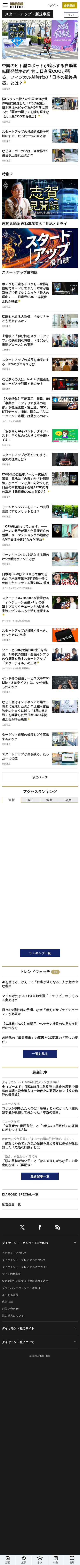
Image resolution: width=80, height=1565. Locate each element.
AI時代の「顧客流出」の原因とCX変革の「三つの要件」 (40, 1039)
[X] (22, 1228)
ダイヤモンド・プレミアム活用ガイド (25, 1267)
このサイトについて (14, 1253)
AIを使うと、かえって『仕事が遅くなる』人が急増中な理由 (40, 984)
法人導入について (13, 1315)
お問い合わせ (10, 1308)
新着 (7, 1562)
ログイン (52, 5)
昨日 (30, 800)
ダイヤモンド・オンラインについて (25, 1243)
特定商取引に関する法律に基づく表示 (25, 1281)
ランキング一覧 (40, 953)
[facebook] (40, 1228)
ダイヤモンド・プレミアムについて (24, 1260)
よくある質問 (10, 1295)
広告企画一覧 (11, 1204)
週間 (49, 800)
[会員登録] (69, 5)
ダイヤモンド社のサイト (18, 1328)
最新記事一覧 (40, 1176)
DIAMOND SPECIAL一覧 (20, 1194)
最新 (11, 800)
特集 (6, 174)
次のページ (40, 777)
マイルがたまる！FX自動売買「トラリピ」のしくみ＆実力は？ (40, 997)
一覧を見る (40, 1053)
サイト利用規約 (11, 1274)
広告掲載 (7, 1302)
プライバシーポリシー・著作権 (21, 1288)
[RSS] (57, 1228)
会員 (68, 800)
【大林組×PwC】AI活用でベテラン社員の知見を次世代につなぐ (40, 1025)
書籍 (72, 1562)
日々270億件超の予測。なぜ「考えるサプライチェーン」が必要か (40, 1011)
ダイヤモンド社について (18, 1342)
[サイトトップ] (16, 5)
